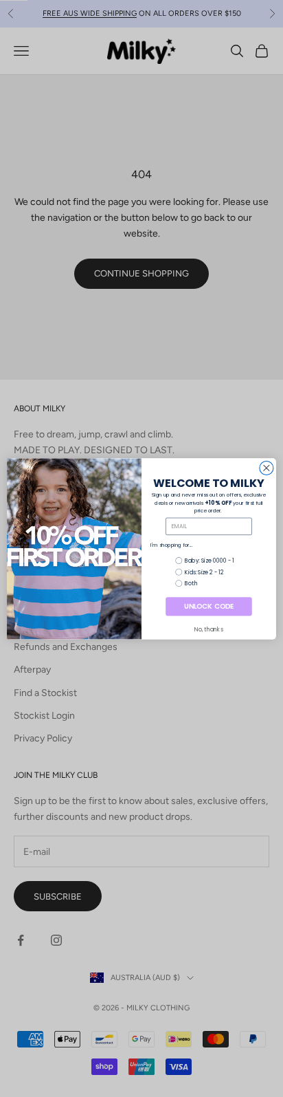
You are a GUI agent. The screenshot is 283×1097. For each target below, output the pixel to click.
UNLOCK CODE (208, 606)
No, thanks (208, 629)
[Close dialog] (266, 468)
